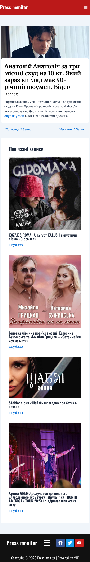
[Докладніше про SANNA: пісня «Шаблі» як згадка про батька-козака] (45, 377)
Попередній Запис (16, 129)
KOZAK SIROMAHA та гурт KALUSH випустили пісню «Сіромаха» (43, 236)
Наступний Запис (73, 129)
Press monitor (14, 7)
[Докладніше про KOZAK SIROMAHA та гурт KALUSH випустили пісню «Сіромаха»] (45, 193)
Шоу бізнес (16, 245)
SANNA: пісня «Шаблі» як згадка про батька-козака (43, 404)
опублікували (14, 116)
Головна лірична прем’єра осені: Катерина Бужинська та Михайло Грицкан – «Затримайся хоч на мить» (45, 336)
